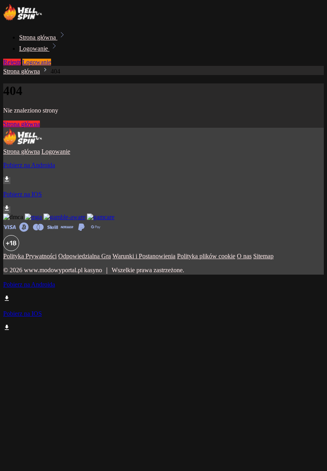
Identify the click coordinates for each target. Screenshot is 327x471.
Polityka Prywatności (30, 256)
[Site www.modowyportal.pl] (30, 19)
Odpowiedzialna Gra (84, 256)
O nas (244, 256)
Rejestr (12, 62)
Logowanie (34, 48)
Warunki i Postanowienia (143, 256)
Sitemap (263, 256)
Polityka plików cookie (206, 256)
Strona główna (38, 37)
